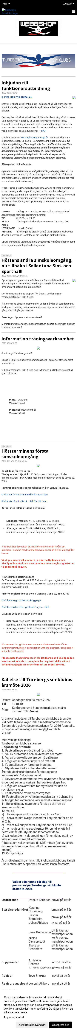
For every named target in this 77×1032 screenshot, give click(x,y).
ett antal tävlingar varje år (34, 137)
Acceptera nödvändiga (32, 1024)
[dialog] (38, 1011)
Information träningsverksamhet (37, 339)
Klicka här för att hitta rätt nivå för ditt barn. (24, 501)
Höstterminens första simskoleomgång (25, 454)
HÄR (43, 130)
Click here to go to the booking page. (21, 600)
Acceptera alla (60, 1024)
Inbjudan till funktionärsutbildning (25, 85)
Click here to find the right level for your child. (25, 607)
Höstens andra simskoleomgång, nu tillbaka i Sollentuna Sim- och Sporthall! (37, 265)
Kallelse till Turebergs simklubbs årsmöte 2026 (36, 682)
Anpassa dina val (14, 1017)
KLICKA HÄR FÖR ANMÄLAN (16, 97)
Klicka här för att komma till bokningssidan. (24, 494)
